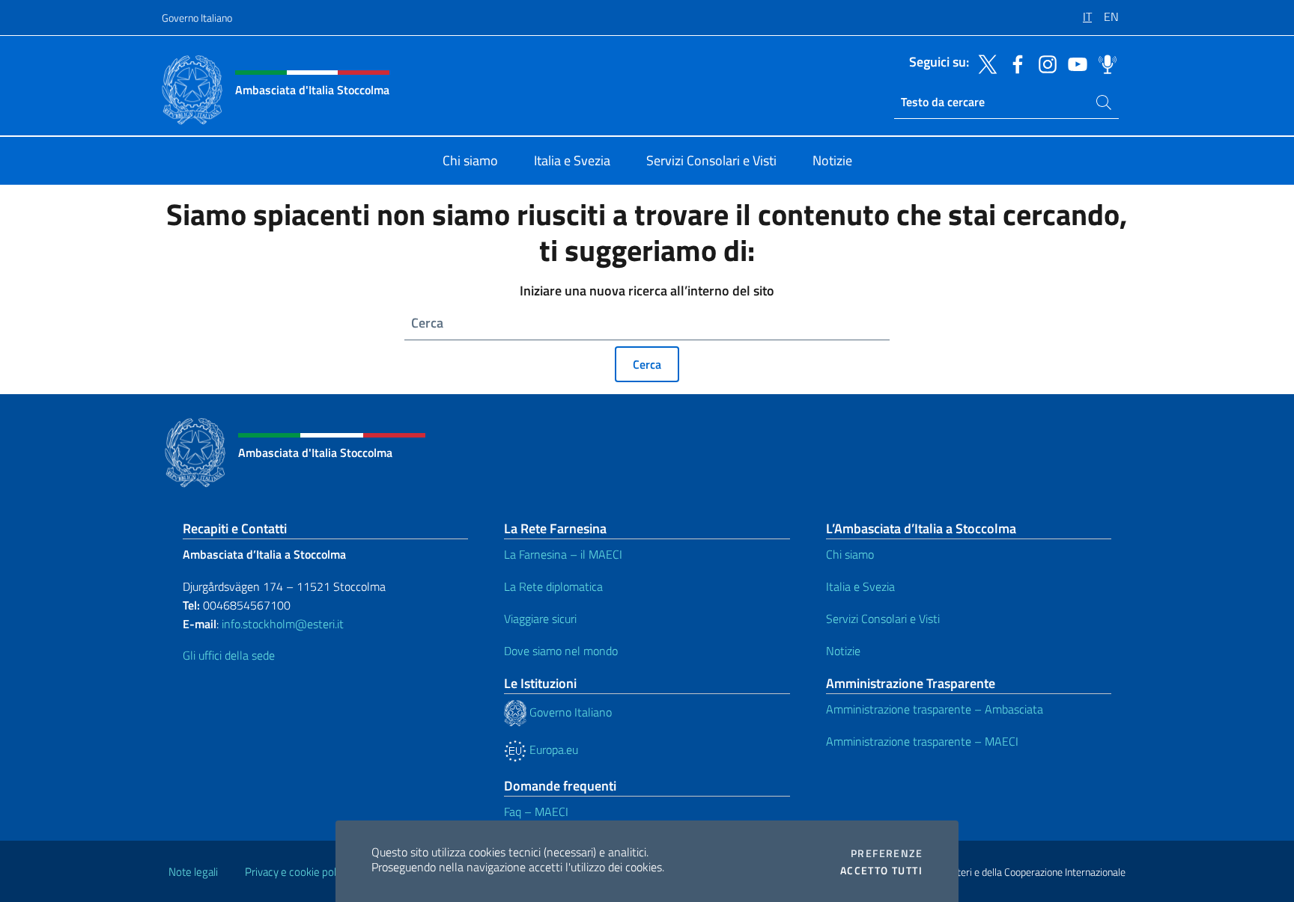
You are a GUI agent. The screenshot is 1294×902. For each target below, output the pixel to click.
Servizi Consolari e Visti (883, 619)
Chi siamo (850, 554)
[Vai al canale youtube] (1074, 63)
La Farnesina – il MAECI (563, 554)
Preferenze (887, 853)
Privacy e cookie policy (297, 871)
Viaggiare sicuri (540, 619)
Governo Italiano (197, 17)
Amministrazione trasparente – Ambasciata (934, 709)
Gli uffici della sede (229, 655)
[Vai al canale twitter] (984, 63)
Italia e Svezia (860, 586)
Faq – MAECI (536, 811)
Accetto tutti (881, 870)
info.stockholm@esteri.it (281, 624)
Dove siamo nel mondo (561, 651)
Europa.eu (552, 749)
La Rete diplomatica (553, 586)
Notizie (843, 651)
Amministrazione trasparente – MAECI (922, 741)
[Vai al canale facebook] (1014, 63)
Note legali (193, 871)
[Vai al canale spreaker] (1104, 63)
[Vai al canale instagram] (1044, 63)
